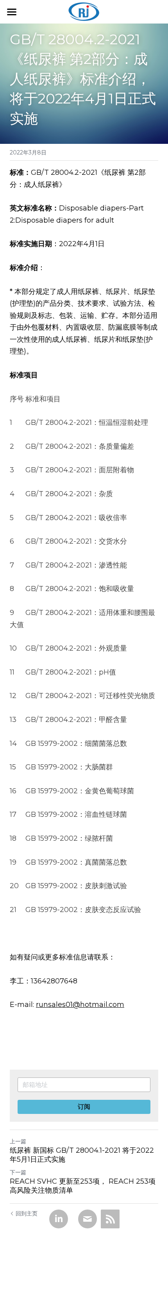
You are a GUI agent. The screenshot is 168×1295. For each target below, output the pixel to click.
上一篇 (18, 1141)
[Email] (87, 1219)
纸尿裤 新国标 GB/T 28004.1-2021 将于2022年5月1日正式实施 (82, 1155)
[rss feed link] (110, 1219)
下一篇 (18, 1172)
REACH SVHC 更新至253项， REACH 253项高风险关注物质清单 (82, 1186)
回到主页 (27, 1213)
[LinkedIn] (58, 1219)
